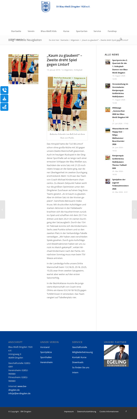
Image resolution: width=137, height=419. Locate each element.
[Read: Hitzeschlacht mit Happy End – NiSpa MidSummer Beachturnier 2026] (108, 130)
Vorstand (44, 347)
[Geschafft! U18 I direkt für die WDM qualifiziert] (2, 209)
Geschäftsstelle (79, 347)
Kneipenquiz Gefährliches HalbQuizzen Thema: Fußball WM (119, 161)
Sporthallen (46, 357)
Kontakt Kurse (79, 357)
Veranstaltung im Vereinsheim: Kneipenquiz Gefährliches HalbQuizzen (120, 90)
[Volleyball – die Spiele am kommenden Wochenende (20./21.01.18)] (134, 209)
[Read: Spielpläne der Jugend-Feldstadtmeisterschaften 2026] (108, 181)
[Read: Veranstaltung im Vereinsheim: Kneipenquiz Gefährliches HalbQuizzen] (108, 86)
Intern (75, 372)
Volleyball (78, 70)
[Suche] (121, 39)
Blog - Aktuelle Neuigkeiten (25, 40)
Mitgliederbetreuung (82, 352)
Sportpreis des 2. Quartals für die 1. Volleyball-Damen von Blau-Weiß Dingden (120, 66)
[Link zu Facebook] (126, 411)
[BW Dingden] (68, 13)
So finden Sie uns (80, 367)
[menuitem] (15, 31)
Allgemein (68, 70)
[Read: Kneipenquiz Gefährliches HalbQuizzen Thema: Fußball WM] (108, 157)
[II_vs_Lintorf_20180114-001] (23, 69)
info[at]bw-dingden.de (19, 393)
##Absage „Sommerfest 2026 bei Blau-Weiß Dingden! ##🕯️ (120, 113)
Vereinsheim (46, 362)
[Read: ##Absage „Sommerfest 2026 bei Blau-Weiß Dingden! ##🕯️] (108, 110)
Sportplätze (46, 352)
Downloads (77, 362)
